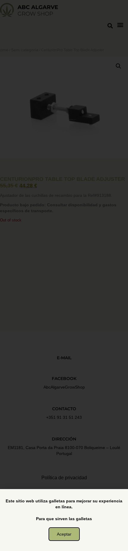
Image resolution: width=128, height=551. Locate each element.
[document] (64, 275)
